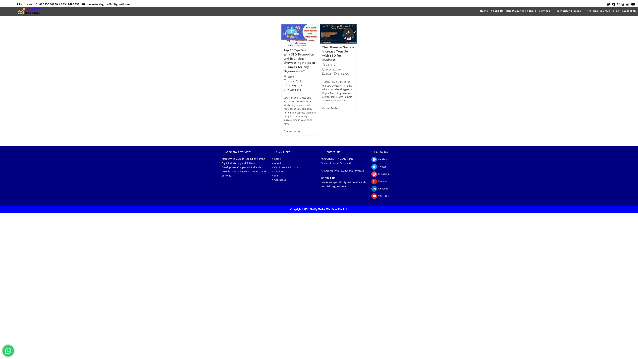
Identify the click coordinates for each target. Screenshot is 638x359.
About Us (278, 163)
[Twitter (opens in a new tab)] (608, 4)
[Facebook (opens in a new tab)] (613, 4)
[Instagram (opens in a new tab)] (623, 4)
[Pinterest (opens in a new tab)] (618, 4)
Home (277, 158)
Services (278, 171)
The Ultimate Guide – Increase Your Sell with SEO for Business (338, 53)
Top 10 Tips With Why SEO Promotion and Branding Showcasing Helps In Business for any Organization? (299, 60)
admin (291, 76)
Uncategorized (295, 85)
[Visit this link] (348, 33)
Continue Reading (292, 131)
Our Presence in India (286, 167)
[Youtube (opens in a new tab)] (632, 4)
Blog (328, 73)
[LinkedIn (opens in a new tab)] (627, 4)
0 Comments (294, 89)
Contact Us (279, 179)
